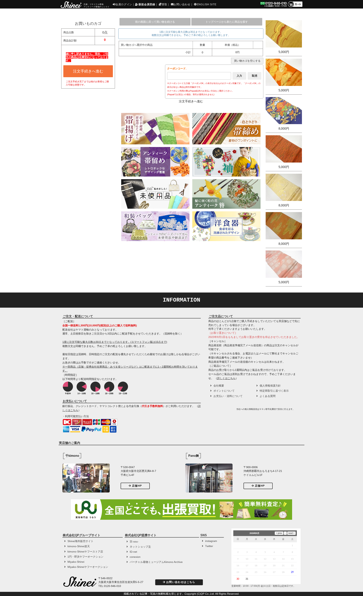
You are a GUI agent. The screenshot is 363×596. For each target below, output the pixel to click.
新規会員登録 (147, 4)
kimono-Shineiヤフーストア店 (85, 551)
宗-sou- (134, 541)
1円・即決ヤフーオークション (85, 556)
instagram (211, 541)
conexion (135, 557)
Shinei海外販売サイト (80, 541)
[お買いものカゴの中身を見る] (295, 7)
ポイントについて (224, 390)
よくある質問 (267, 396)
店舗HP (137, 485)
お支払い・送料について (228, 396)
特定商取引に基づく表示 (274, 390)
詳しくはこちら (226, 378)
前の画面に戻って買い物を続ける (155, 21)
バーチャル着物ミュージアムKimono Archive (156, 562)
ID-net (133, 551)
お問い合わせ (182, 4)
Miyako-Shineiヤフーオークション (87, 567)
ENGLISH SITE (206, 4)
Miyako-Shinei (75, 561)
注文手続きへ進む (88, 71)
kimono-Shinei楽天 (78, 546)
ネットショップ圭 (140, 546)
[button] (222, 410)
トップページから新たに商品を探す (227, 21)
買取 (164, 4)
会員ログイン (124, 4)
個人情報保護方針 (270, 385)
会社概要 (218, 385)
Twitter (209, 546)
